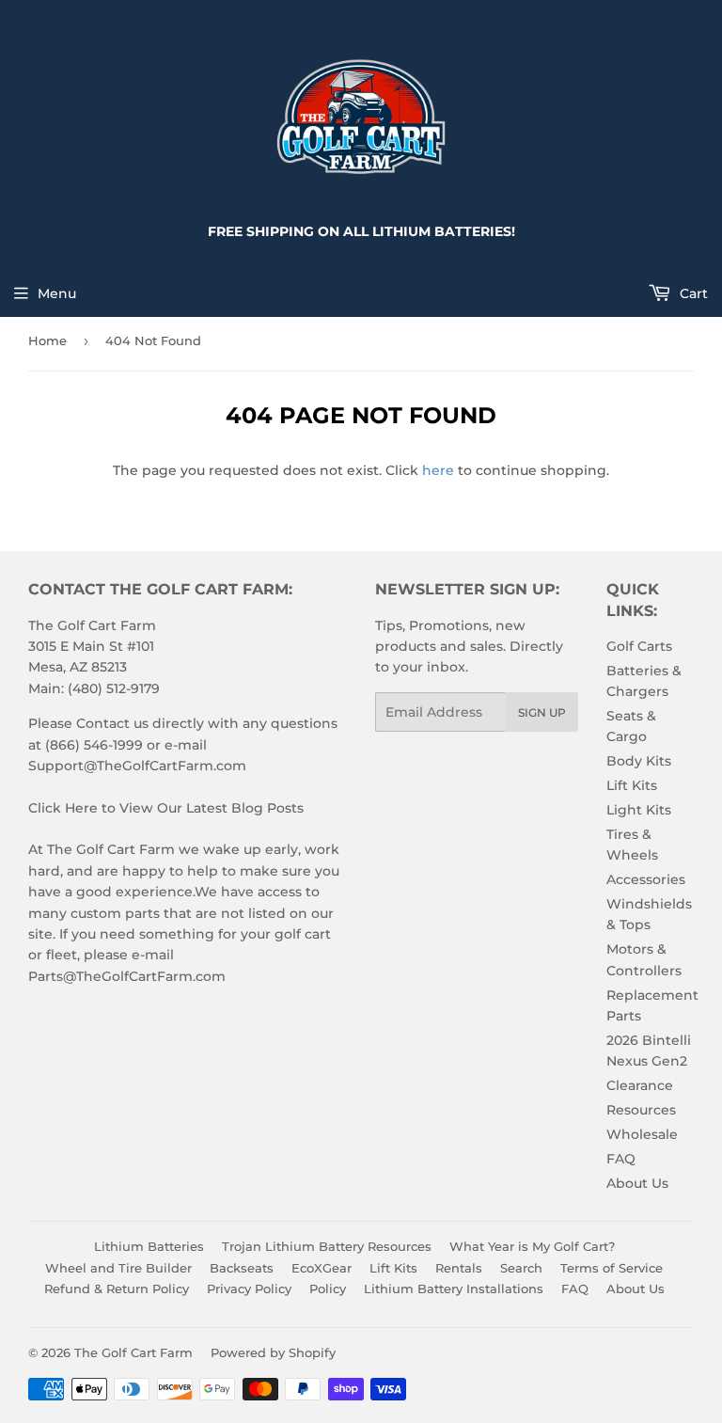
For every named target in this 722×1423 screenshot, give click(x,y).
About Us (637, 1183)
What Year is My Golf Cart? (532, 1246)
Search (521, 1267)
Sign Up (542, 712)
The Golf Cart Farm (133, 1352)
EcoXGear (321, 1267)
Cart (692, 293)
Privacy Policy (249, 1288)
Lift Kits (631, 785)
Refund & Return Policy (116, 1288)
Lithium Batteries (149, 1246)
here (438, 470)
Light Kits (638, 809)
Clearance (639, 1085)
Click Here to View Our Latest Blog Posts (166, 807)
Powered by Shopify (273, 1352)
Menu (57, 293)
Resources (641, 1109)
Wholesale (642, 1134)
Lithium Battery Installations (453, 1288)
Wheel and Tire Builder (118, 1267)
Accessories (645, 879)
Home (47, 340)
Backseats (242, 1267)
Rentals (458, 1267)
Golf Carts (639, 646)
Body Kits (638, 760)
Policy (327, 1288)
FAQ (621, 1158)
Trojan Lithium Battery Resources (327, 1246)
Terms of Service (611, 1267)
